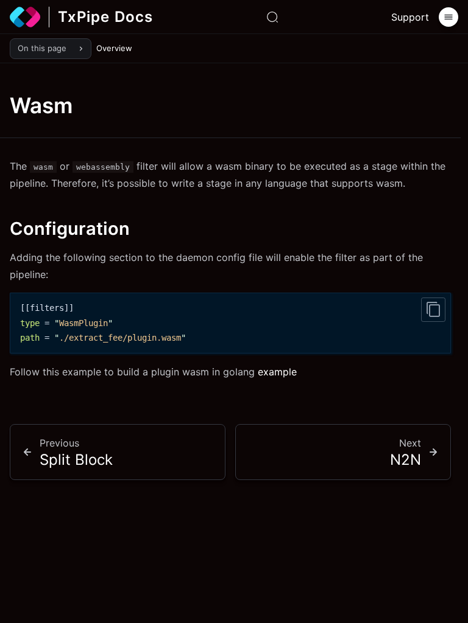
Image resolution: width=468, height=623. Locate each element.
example (277, 372)
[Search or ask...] (272, 17)
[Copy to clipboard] (433, 310)
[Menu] (448, 17)
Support (410, 17)
